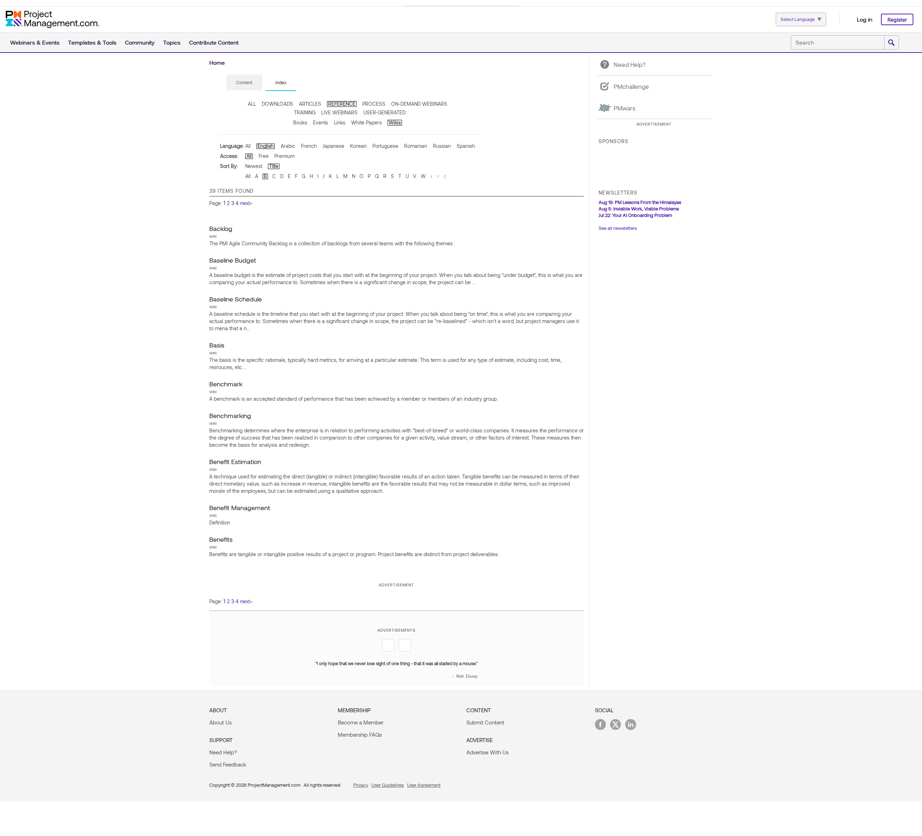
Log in (864, 19)
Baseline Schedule (235, 299)
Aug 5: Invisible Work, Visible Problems (639, 209)
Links (339, 122)
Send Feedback (227, 764)
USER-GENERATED (384, 112)
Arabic (288, 146)
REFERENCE (341, 104)
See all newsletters (618, 228)
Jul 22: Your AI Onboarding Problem (635, 215)
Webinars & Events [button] (34, 42)
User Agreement (423, 785)
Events (320, 122)
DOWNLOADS (277, 104)
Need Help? (223, 752)
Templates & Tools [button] (92, 42)
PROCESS (373, 104)
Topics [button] (171, 42)
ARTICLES (310, 104)
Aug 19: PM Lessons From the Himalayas (640, 202)
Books (300, 122)
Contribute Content (213, 42)
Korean (358, 146)
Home (217, 62)
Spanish (466, 146)
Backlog (220, 228)
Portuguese (385, 146)
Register (897, 20)
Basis (216, 345)
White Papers (366, 122)
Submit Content (485, 722)
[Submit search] (891, 43)
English (266, 146)
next (245, 203)
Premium (284, 156)
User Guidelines (387, 785)
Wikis (395, 122)
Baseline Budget (232, 260)
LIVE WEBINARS (339, 112)
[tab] (244, 82)
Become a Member (361, 722)
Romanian (415, 146)
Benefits (221, 539)
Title (273, 166)
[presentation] (244, 82)
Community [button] (140, 42)
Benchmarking (230, 415)
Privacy (360, 785)
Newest (253, 166)
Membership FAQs (360, 734)
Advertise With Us (487, 752)
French (309, 146)
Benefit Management (239, 508)
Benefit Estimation (235, 461)
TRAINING (304, 112)
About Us (220, 722)
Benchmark (225, 384)
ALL (252, 104)
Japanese (333, 146)
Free (264, 156)
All (248, 146)
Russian (442, 146)
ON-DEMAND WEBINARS (419, 104)
